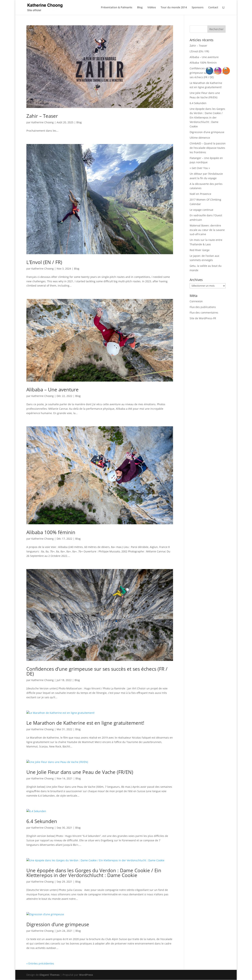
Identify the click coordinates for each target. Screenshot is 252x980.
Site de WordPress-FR (203, 318)
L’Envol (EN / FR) (44, 262)
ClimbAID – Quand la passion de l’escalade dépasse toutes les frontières (208, 148)
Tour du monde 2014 (174, 7)
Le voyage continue (201, 209)
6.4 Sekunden (41, 821)
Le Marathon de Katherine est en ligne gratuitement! (85, 723)
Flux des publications (203, 307)
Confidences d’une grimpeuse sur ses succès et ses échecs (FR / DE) (97, 671)
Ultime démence (200, 137)
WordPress (86, 974)
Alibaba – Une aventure (52, 389)
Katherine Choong (42, 122)
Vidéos (151, 7)
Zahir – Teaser (42, 116)
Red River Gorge (200, 250)
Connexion (196, 301)
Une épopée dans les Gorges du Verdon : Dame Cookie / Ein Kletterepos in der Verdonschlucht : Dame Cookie (93, 873)
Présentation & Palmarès (116, 7)
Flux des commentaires (204, 312)
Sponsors (197, 7)
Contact (213, 7)
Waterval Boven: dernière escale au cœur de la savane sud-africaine (207, 230)
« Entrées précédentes (40, 963)
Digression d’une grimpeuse (57, 924)
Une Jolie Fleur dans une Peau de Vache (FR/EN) (79, 772)
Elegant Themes (49, 974)
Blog (140, 7)
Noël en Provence (200, 194)
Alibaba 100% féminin (50, 532)
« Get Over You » (200, 168)
